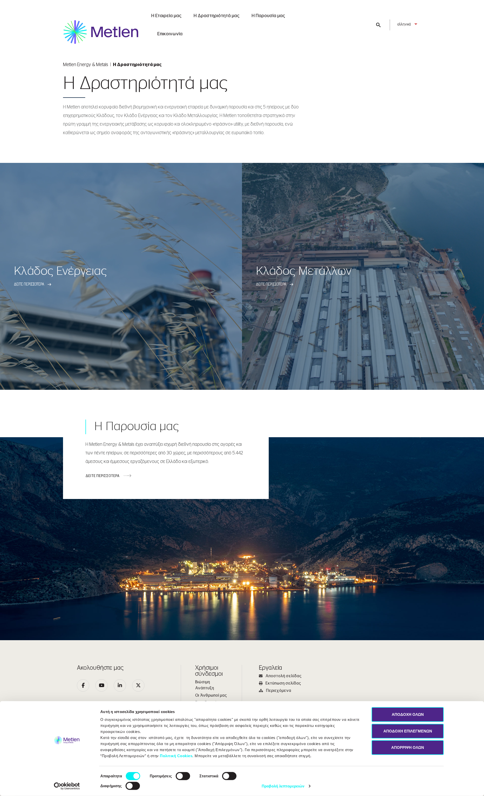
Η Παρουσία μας (268, 16)
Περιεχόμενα (278, 691)
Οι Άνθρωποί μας (211, 695)
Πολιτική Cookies (176, 756)
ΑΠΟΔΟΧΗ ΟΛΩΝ (408, 714)
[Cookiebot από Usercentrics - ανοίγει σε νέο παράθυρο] (67, 786)
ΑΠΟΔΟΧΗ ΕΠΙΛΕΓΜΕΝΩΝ (407, 731)
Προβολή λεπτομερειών (283, 786)
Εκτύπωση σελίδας (283, 683)
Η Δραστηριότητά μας (216, 16)
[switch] (183, 776)
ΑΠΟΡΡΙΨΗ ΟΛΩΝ (407, 747)
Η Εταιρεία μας (166, 16)
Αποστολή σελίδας (283, 676)
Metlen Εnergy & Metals (85, 65)
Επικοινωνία (170, 34)
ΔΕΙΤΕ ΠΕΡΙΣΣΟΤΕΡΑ (102, 476)
